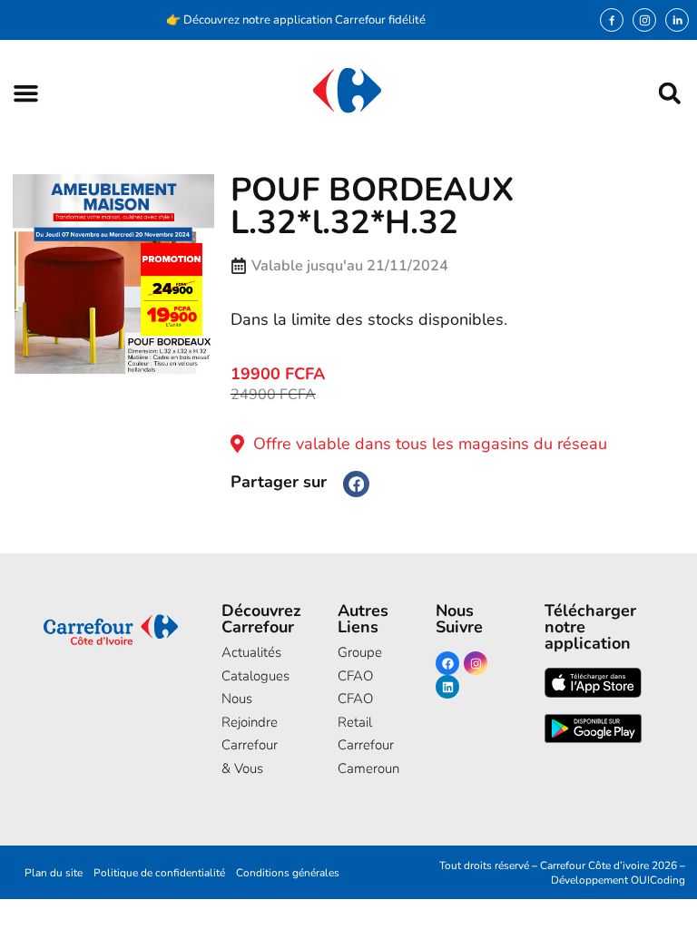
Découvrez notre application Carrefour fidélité (304, 20)
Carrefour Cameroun (359, 756)
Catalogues (251, 676)
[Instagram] (644, 20)
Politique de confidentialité (159, 872)
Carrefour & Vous (249, 756)
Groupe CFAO (359, 664)
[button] (26, 93)
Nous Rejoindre (249, 710)
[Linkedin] (447, 687)
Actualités (251, 652)
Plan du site (54, 872)
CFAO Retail (355, 710)
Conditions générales (287, 872)
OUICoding (658, 880)
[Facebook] (447, 663)
